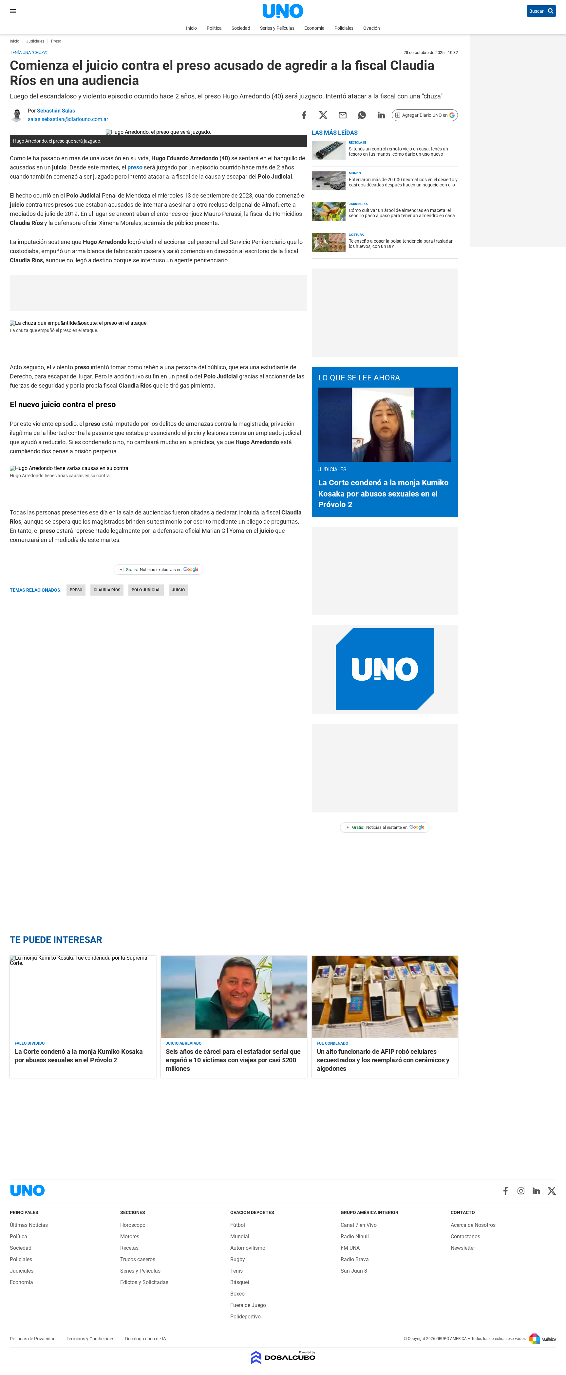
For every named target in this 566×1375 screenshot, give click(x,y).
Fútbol (237, 1225)
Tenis (236, 1271)
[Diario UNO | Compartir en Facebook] (304, 115)
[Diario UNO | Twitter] (551, 1191)
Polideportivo (245, 1317)
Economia (314, 28)
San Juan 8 (354, 1271)
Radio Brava (355, 1259)
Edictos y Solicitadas (144, 1282)
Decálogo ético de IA (145, 1338)
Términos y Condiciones (90, 1338)
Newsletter (463, 1248)
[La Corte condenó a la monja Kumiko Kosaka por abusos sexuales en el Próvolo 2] (83, 997)
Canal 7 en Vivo (359, 1225)
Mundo (355, 173)
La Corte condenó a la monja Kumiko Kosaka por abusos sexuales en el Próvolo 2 (383, 493)
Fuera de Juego (248, 1305)
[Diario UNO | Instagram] (521, 1191)
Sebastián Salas (56, 111)
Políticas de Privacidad (33, 1338)
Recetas (129, 1248)
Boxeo (237, 1294)
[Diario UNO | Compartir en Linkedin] (381, 115)
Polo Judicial (146, 590)
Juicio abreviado (183, 1043)
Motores (129, 1236)
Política (214, 28)
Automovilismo (247, 1248)
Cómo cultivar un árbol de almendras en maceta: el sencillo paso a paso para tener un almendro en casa (402, 213)
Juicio (178, 590)
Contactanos (465, 1236)
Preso (76, 590)
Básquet (239, 1282)
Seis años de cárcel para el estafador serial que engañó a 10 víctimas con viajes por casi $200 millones (233, 1060)
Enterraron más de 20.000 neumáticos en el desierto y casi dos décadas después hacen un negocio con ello (403, 182)
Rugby (237, 1259)
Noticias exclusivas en (150, 569)
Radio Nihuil (355, 1236)
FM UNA (350, 1248)
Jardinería (358, 204)
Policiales (343, 28)
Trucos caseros (137, 1259)
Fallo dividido (30, 1043)
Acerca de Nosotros (473, 1225)
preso (134, 167)
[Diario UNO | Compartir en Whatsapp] (362, 115)
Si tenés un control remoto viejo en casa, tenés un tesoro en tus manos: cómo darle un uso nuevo (398, 151)
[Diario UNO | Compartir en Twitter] (323, 115)
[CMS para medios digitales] (283, 1358)
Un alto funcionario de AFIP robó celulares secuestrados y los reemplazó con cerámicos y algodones (383, 1060)
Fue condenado (332, 1043)
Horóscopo (132, 1225)
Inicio (191, 28)
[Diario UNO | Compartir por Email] (343, 115)
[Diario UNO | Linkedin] (536, 1191)
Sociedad (241, 28)
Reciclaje (357, 142)
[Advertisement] (158, 292)
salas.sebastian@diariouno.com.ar (68, 119)
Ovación (371, 28)
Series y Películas (277, 28)
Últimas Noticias (29, 1225)
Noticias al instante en (377, 827)
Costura (356, 234)
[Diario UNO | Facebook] (505, 1191)
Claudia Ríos (107, 590)
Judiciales (21, 1271)
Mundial (239, 1236)
